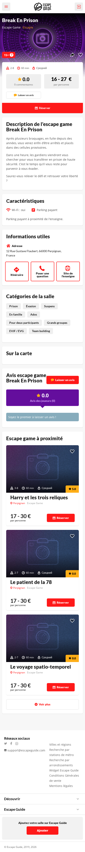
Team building (41, 331)
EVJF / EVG (16, 331)
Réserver (63, 518)
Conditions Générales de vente (64, 778)
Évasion (31, 306)
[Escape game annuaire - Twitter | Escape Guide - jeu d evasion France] (7, 743)
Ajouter (42, 830)
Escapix (28, 27)
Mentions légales (61, 786)
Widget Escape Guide (64, 770)
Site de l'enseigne (68, 275)
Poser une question (42, 275)
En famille (15, 314)
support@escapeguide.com (26, 750)
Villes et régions (60, 744)
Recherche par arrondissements (61, 762)
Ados (33, 314)
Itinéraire (17, 274)
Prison (13, 306)
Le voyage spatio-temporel (40, 666)
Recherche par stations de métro (61, 752)
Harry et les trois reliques (39, 497)
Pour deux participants (24, 322)
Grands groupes (57, 322)
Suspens (49, 306)
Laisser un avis (64, 380)
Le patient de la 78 (31, 582)
